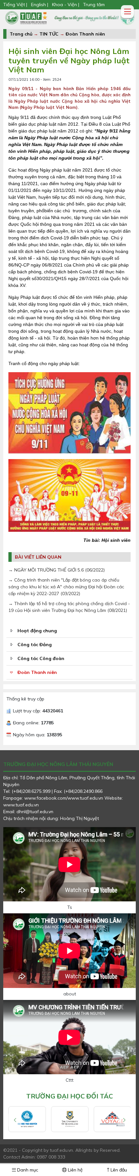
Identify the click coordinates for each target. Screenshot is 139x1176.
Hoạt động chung (37, 631)
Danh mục (27, 1170)
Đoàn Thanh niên (85, 34)
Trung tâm (94, 4)
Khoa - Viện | (65, 4)
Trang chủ (21, 34)
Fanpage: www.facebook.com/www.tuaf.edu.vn (53, 798)
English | (39, 4)
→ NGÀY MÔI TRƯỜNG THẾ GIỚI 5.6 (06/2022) (56, 570)
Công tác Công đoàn (40, 658)
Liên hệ (75, 1170)
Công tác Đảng (34, 644)
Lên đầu (118, 1170)
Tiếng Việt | (15, 4)
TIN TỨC (49, 34)
